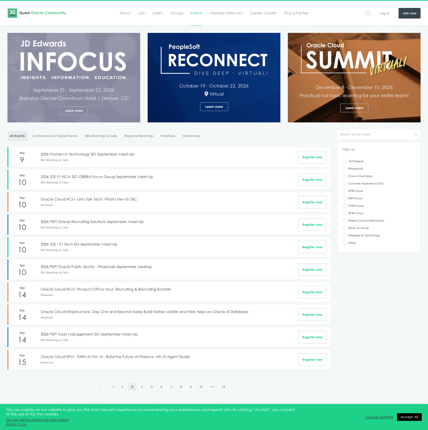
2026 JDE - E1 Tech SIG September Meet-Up (79, 244)
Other (352, 243)
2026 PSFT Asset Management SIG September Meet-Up (89, 334)
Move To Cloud (358, 228)
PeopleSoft (355, 168)
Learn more (74, 110)
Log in (384, 13)
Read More (16, 424)
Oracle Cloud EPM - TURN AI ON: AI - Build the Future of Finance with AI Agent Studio (115, 356)
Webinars (168, 136)
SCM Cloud (355, 213)
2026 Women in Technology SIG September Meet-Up (87, 154)
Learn (158, 13)
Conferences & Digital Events (55, 136)
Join (141, 13)
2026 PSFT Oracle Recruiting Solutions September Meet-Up (92, 221)
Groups (176, 13)
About (125, 13)
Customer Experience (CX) (365, 183)
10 (201, 387)
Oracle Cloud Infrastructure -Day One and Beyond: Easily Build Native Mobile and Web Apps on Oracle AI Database (144, 311)
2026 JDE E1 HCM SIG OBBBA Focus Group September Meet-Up (97, 176)
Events (196, 13)
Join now (409, 13)
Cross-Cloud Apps (360, 176)
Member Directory (226, 13)
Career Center (263, 13)
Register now (312, 157)
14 (223, 387)
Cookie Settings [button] (379, 417)
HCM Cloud (356, 205)
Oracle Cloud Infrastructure (366, 220)
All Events (17, 136)
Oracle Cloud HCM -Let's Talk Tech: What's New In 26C (89, 199)
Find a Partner (296, 13)
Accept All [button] (409, 416)
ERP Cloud (355, 198)
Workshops (191, 136)
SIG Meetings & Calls (101, 136)
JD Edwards (356, 161)
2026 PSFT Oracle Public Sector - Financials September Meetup (96, 266)
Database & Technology (364, 235)
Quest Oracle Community (36, 13)
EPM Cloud (355, 191)
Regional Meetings (139, 136)
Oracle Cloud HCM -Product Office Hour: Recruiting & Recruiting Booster (106, 289)
